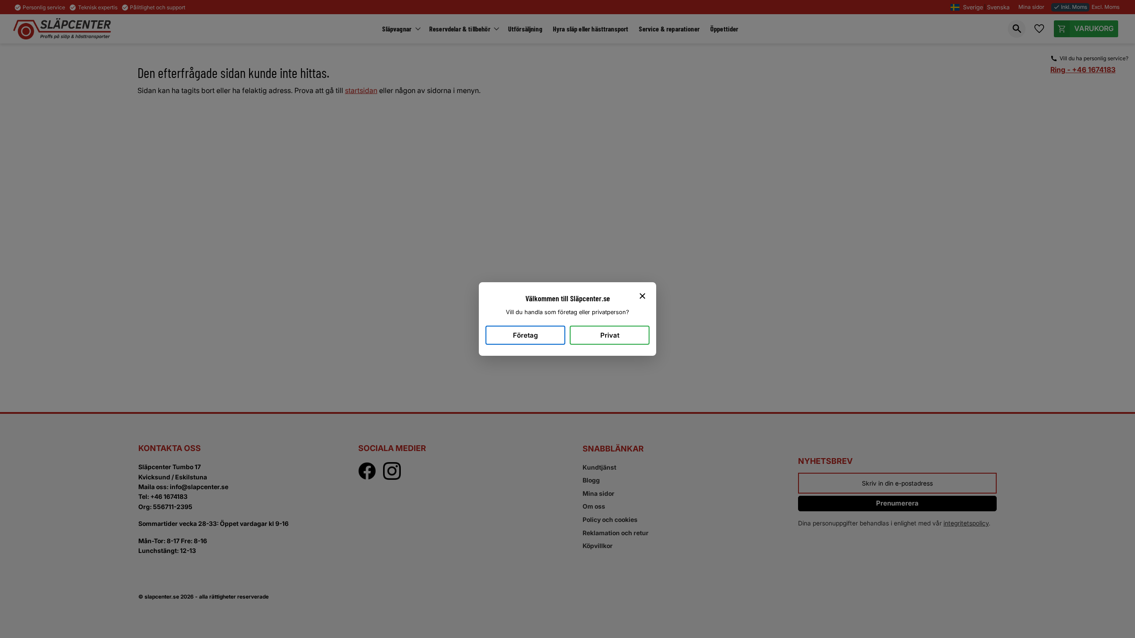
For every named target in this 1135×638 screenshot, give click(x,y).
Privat (609, 335)
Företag (525, 335)
